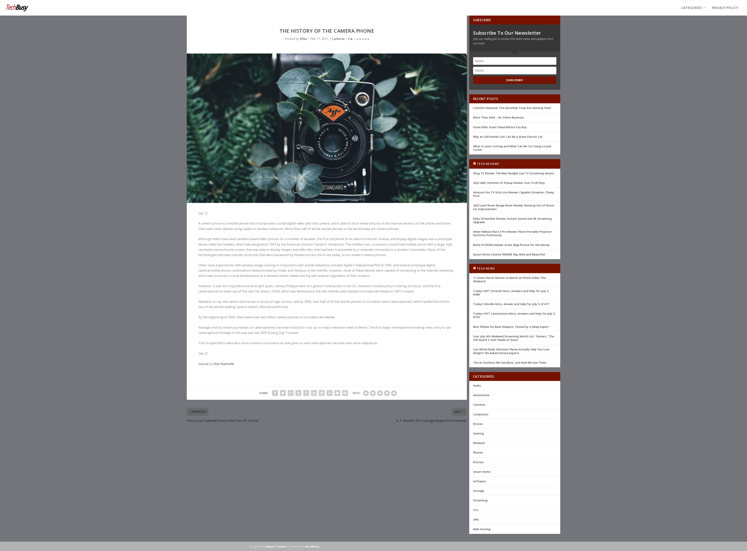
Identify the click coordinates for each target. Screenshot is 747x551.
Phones (478, 452)
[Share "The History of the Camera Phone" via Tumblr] (298, 393)
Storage (478, 491)
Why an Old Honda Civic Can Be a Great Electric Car (508, 137)
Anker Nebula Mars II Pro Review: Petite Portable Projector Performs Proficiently (512, 233)
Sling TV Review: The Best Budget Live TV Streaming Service (513, 173)
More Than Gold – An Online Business (498, 117)
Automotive (481, 395)
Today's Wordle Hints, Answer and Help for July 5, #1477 (511, 304)
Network (479, 443)
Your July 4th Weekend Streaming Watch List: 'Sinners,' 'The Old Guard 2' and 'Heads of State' (513, 338)
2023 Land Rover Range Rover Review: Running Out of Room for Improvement (513, 207)
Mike (303, 39)
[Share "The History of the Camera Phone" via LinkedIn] (314, 393)
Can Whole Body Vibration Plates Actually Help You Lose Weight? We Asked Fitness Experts (511, 351)
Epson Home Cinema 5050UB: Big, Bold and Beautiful (509, 254)
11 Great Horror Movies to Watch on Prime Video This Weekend (509, 279)
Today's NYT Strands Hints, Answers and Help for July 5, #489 (511, 292)
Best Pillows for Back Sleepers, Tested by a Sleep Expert (511, 327)
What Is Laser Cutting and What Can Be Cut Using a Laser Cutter (512, 148)
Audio (477, 385)
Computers (480, 414)
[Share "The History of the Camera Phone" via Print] (345, 393)
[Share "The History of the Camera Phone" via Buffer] (322, 393)
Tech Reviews (488, 164)
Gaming (478, 433)
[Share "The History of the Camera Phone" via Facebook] (275, 393)
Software (479, 481)
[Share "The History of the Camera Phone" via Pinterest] (306, 393)
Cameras (338, 39)
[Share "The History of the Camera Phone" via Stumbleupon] (329, 393)
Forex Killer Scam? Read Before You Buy (500, 127)
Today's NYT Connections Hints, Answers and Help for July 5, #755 (514, 315)
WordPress (312, 546)
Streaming (480, 500)
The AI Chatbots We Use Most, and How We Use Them (509, 362)
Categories (691, 8)
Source (203, 364)
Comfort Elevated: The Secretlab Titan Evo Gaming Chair (512, 108)
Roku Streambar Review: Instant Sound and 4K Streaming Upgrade (512, 220)
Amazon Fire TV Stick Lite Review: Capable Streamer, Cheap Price (513, 194)
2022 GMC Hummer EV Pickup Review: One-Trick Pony (509, 183)
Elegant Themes (275, 546)
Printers (478, 462)
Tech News (486, 268)
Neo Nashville (224, 364)
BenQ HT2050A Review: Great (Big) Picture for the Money (511, 245)
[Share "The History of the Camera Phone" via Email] (337, 393)
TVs (475, 510)
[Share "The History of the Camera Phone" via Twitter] (283, 393)
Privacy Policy (725, 8)
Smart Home (481, 472)
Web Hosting (481, 529)
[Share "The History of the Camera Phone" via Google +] (291, 393)
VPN (476, 519)
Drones (478, 424)
